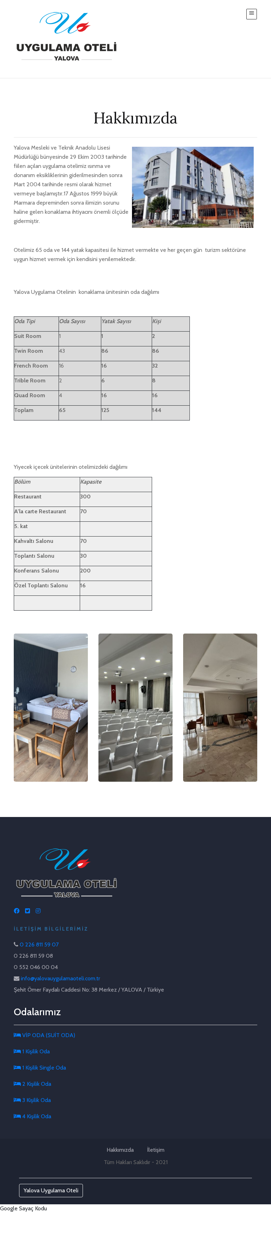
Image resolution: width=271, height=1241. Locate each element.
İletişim (155, 1149)
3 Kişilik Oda (36, 1100)
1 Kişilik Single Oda (43, 1067)
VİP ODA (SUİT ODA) (48, 1035)
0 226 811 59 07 (39, 944)
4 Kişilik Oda (36, 1116)
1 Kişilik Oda (35, 1051)
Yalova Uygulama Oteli (51, 1190)
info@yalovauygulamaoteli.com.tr (60, 978)
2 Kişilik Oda (36, 1083)
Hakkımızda (120, 1149)
